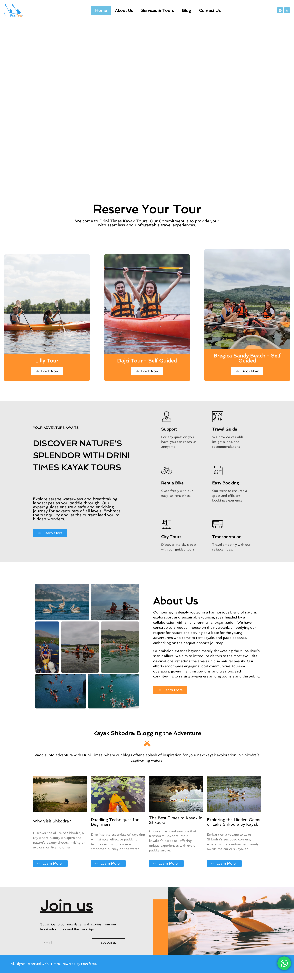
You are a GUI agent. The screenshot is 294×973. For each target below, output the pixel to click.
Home (101, 10)
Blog (186, 10)
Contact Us (210, 10)
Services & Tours (157, 10)
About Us (124, 10)
